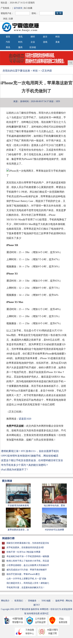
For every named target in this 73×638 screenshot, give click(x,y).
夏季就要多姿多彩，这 (18, 529)
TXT (38, 605)
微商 (20, 47)
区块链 (33, 47)
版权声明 (59, 600)
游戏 (45, 42)
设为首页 (18, 8)
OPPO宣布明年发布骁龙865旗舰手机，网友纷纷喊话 (29, 455)
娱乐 (45, 36)
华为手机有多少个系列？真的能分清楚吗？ (24, 465)
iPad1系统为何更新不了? (14, 469)
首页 (8, 36)
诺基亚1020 (25, 418)
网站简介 (5, 600)
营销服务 (32, 600)
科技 (57, 36)
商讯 (8, 47)
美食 (57, 42)
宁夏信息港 (24, 70)
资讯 (20, 36)
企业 (33, 42)
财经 (33, 36)
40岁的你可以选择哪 (54, 529)
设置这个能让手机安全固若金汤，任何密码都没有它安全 (32, 460)
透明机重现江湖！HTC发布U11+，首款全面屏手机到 (30, 451)
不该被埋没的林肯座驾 (18, 505)
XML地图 (45, 600)
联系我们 (19, 600)
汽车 (8, 42)
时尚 (20, 42)
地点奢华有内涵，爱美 (54, 505)
